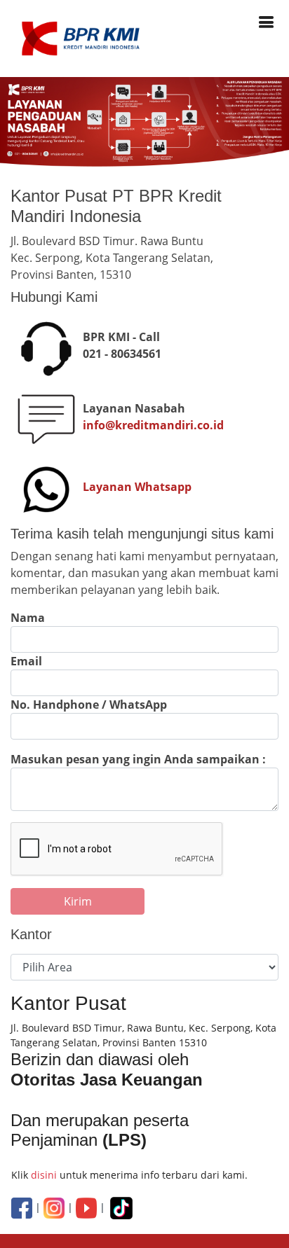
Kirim (78, 901)
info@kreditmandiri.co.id (153, 425)
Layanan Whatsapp (137, 486)
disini (44, 1174)
